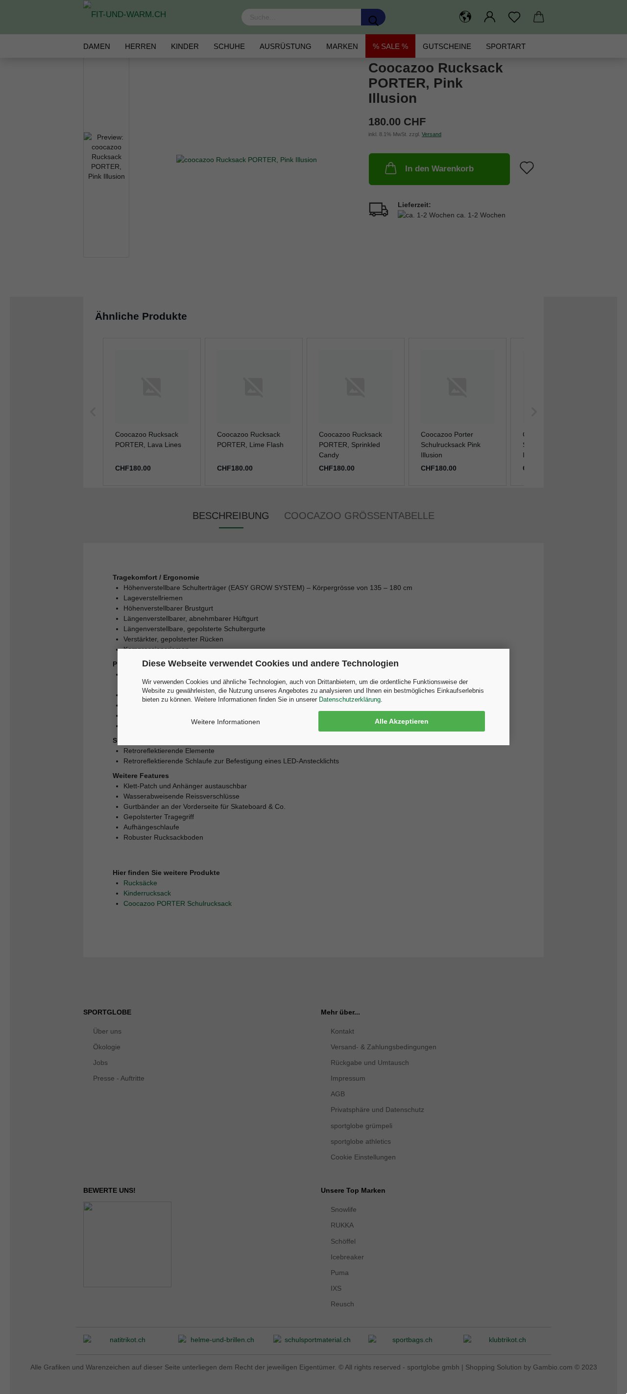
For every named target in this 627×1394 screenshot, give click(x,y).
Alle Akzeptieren (402, 721)
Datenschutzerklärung (350, 699)
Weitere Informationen (225, 722)
